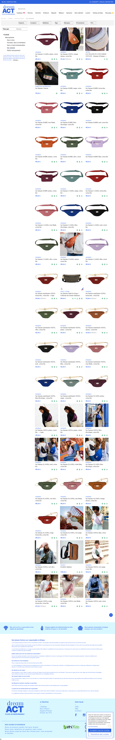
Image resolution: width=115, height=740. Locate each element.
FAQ (76, 709)
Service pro (11, 2)
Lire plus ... (15, 60)
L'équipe (43, 707)
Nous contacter (106, 2)
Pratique (79, 702)
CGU (77, 707)
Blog (4, 2)
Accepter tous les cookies (100, 730)
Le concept (94, 2)
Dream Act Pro (46, 713)
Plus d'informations (93, 726)
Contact (78, 711)
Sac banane (11, 48)
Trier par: (6, 29)
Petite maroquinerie (13, 50)
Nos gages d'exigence (15, 725)
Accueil (3, 18)
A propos (44, 702)
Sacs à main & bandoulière (16, 45)
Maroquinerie (19, 18)
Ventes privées (98, 13)
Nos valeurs (45, 709)
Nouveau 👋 (109, 13)
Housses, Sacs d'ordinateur (16, 42)
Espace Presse (46, 711)
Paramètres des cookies (100, 734)
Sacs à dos (10, 40)
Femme (10, 18)
